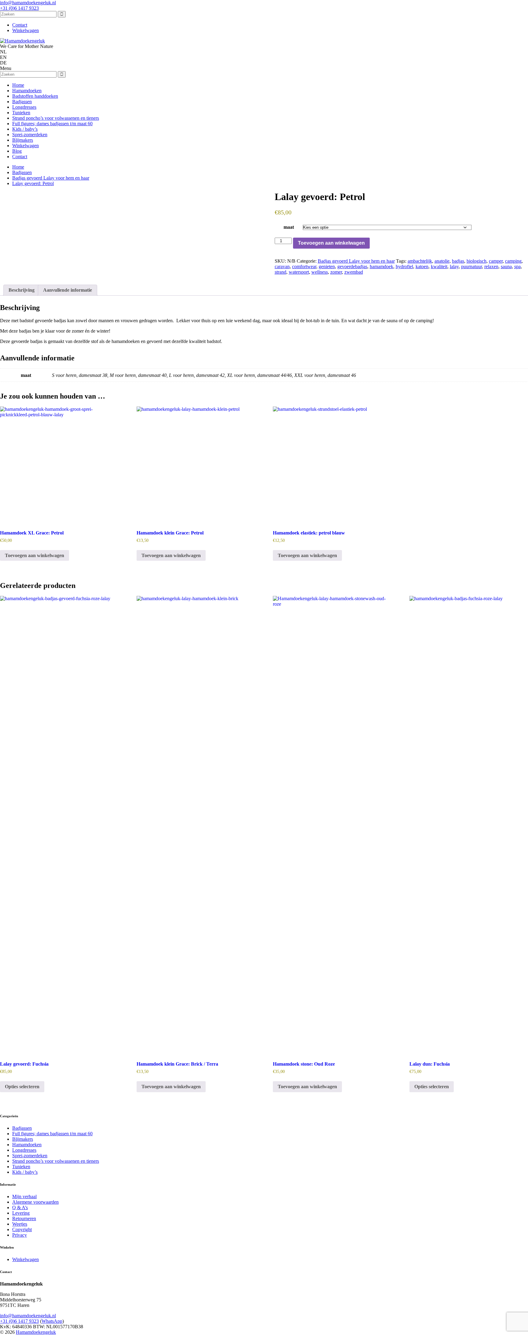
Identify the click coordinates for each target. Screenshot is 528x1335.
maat (289, 227)
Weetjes (19, 1224)
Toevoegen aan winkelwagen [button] (34, 555)
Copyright (22, 1229)
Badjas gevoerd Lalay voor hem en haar (50, 178)
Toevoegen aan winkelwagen (331, 243)
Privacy (19, 1235)
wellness (319, 272)
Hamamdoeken (27, 90)
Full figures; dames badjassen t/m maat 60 (52, 123)
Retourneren (24, 1218)
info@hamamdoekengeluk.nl (28, 2)
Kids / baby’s (25, 129)
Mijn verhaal (24, 1196)
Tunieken (21, 112)
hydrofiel (404, 266)
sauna (506, 266)
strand (280, 272)
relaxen (491, 266)
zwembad (353, 272)
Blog (17, 151)
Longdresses (24, 107)
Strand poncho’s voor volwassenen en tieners (55, 118)
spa (517, 266)
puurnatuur (471, 266)
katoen (422, 266)
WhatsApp (52, 1321)
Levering (21, 1213)
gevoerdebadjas (352, 266)
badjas (458, 261)
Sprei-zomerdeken (29, 134)
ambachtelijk (420, 261)
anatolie (442, 261)
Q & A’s (20, 1207)
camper (496, 261)
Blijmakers (22, 140)
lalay (454, 266)
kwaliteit (439, 266)
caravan (282, 266)
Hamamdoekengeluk (36, 1332)
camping (513, 261)
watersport (299, 272)
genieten (327, 266)
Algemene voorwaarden (35, 1202)
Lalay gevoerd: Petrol (33, 183)
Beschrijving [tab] (22, 290)
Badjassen (22, 101)
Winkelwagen (25, 30)
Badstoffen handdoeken (35, 96)
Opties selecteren (22, 1086)
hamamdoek (381, 266)
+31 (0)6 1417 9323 (19, 8)
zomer (336, 272)
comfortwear (304, 266)
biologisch (476, 261)
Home (18, 85)
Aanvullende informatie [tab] (67, 290)
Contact (19, 24)
